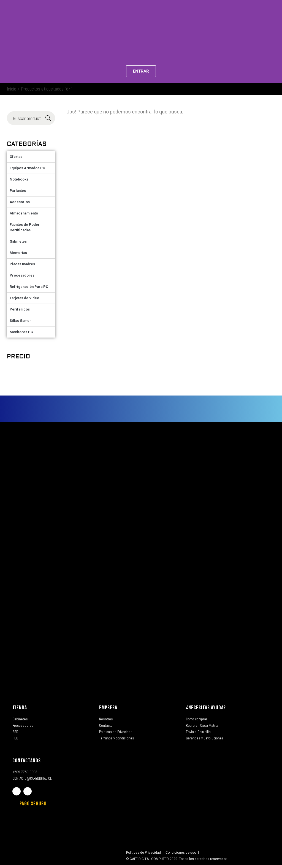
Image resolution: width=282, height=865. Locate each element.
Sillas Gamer (20, 321)
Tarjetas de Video (24, 298)
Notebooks (19, 179)
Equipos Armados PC (27, 168)
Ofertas (16, 157)
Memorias (18, 253)
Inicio (11, 89)
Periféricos (20, 309)
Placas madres (22, 264)
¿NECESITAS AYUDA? (206, 707)
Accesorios (20, 202)
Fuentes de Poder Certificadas (25, 227)
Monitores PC (21, 332)
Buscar (48, 118)
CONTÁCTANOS (26, 760)
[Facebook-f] (16, 791)
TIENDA (19, 707)
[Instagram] (27, 791)
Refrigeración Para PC (29, 287)
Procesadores (22, 275)
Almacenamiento (24, 213)
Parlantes (18, 191)
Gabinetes (18, 241)
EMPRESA (108, 707)
